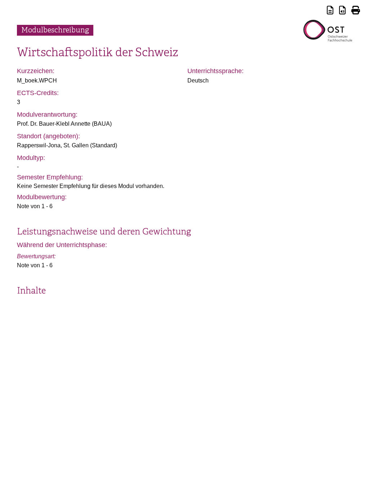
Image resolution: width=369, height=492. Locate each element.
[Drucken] (356, 11)
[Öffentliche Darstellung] (342, 11)
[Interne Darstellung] (330, 11)
